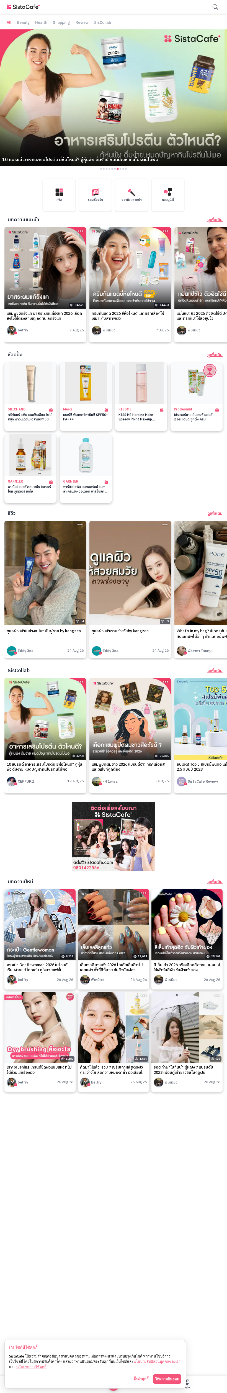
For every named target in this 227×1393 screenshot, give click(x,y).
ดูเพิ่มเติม (215, 220)
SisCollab (102, 23)
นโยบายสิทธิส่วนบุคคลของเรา (156, 1361)
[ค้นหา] (215, 7)
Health (41, 23)
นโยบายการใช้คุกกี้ (31, 1366)
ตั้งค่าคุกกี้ (141, 1378)
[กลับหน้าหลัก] (24, 7)
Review (82, 23)
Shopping (61, 23)
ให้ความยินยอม (167, 1378)
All (9, 23)
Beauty (23, 23)
